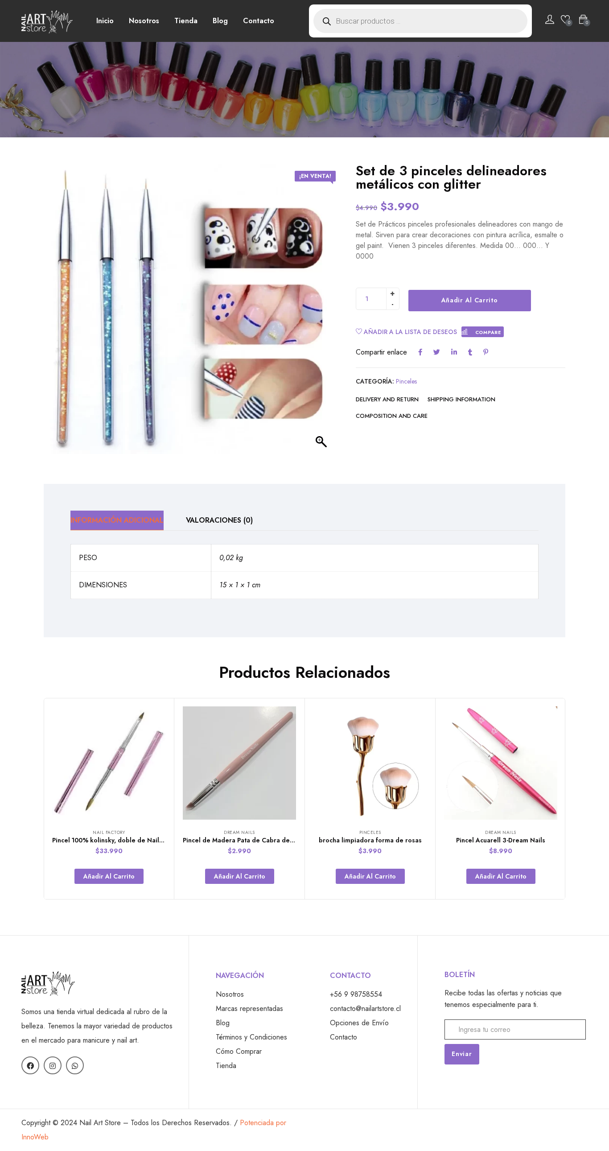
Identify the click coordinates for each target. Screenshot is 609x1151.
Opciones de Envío (359, 1023)
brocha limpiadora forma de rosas (370, 840)
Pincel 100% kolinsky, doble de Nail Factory (117, 840)
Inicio (105, 21)
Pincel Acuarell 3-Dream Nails (500, 840)
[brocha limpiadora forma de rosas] (370, 763)
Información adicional (117, 520)
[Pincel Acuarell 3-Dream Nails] (500, 763)
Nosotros (144, 21)
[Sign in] (549, 21)
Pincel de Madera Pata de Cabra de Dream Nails (256, 840)
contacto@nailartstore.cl (365, 1008)
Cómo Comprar (239, 1051)
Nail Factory (109, 832)
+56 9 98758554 (356, 994)
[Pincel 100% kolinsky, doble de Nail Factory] (108, 763)
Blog (220, 21)
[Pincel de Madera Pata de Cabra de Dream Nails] (239, 763)
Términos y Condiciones (251, 1037)
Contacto (258, 21)
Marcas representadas (249, 1008)
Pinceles (406, 381)
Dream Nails (239, 832)
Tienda (186, 21)
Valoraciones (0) (219, 520)
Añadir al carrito (469, 300)
